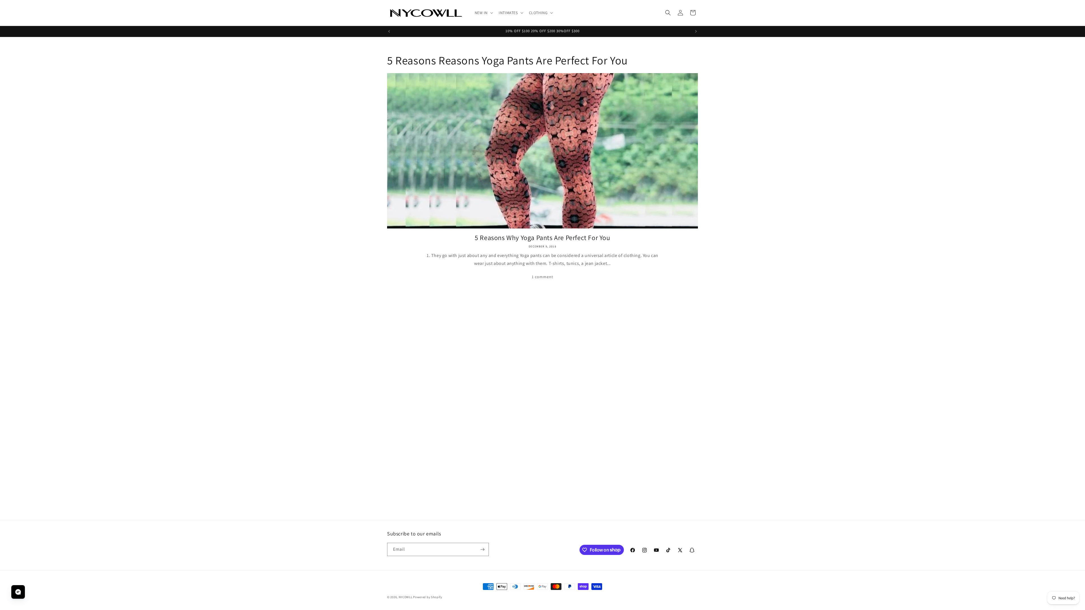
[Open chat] (18, 592)
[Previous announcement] (389, 31)
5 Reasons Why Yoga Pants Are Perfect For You (542, 237)
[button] (483, 13)
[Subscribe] (482, 549)
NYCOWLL (406, 597)
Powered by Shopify (427, 597)
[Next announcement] (696, 31)
